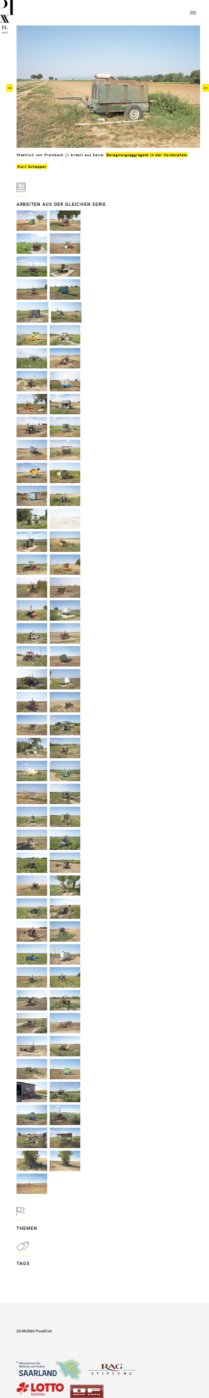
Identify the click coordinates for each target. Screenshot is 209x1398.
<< (10, 87)
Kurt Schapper (32, 166)
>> (206, 87)
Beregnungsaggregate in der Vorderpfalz (147, 154)
